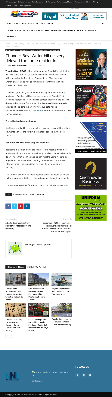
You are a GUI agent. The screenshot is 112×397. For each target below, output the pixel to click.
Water (32, 194)
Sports (50, 24)
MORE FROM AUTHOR (36, 267)
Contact (8, 6)
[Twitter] (14, 206)
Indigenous (27, 24)
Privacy (95, 2)
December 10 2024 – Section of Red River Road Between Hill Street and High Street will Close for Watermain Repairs (57, 227)
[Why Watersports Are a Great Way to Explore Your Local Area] (61, 279)
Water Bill (40, 194)
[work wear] (91, 101)
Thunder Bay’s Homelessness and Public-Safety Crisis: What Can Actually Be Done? (14, 294)
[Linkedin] (27, 206)
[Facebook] (8, 206)
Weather (39, 24)
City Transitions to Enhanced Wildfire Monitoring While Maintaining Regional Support (36, 294)
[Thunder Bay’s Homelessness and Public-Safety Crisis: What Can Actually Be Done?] (15, 279)
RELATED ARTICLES (15, 267)
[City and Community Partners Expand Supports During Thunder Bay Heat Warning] (15, 310)
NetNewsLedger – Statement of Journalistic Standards (24, 2)
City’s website (34, 110)
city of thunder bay (20, 194)
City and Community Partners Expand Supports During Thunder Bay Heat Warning (13, 324)
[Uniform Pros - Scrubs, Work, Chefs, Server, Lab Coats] (91, 208)
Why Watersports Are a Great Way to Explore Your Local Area (60, 291)
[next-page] (11, 336)
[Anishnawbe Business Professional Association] (91, 174)
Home (9, 24)
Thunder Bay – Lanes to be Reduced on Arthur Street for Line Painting (61, 322)
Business (10, 37)
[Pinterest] (20, 206)
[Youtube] (90, 375)
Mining (91, 30)
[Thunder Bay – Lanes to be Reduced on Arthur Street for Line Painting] (61, 310)
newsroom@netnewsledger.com (46, 383)
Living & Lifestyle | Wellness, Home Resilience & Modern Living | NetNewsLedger (40, 30)
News (16, 24)
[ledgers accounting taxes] (91, 137)
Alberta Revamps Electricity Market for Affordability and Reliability (18, 226)
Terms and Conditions (82, 2)
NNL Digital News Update (17, 65)
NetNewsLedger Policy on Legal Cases (59, 2)
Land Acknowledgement (22, 6)
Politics (80, 30)
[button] (103, 23)
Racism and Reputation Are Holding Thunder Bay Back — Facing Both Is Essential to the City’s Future (38, 324)
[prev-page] (7, 336)
